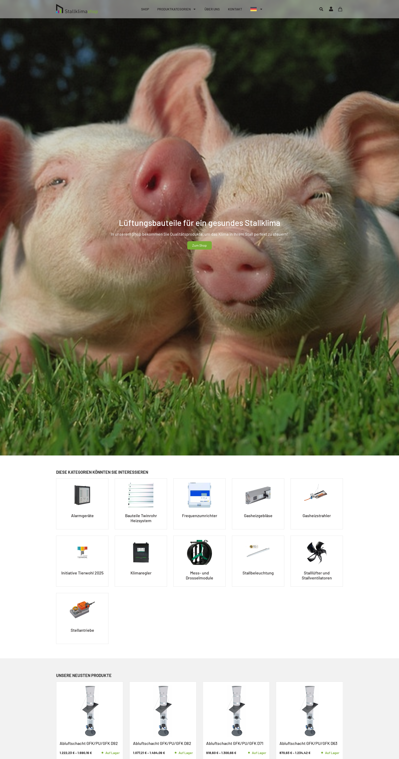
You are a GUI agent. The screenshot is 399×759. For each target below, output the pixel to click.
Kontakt (235, 9)
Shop (145, 9)
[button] (321, 9)
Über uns (212, 9)
